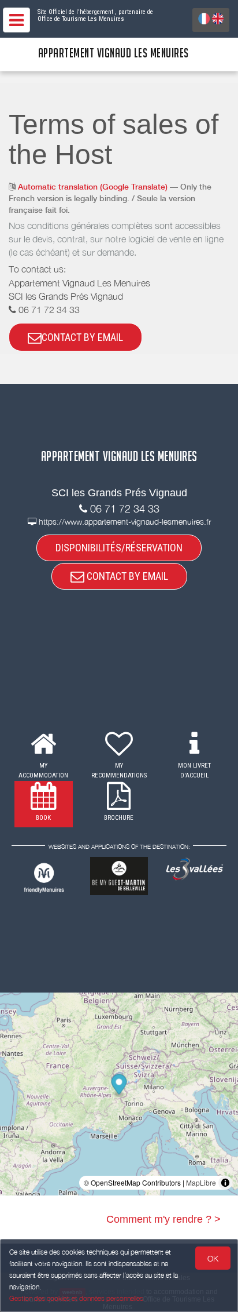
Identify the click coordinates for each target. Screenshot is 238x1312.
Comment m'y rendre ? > (163, 1219)
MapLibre (201, 1182)
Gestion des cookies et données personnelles (76, 1298)
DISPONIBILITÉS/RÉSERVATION (119, 547)
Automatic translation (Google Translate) (93, 186)
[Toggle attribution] (225, 1183)
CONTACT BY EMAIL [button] (82, 337)
